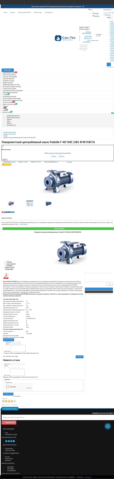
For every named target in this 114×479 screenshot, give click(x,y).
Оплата (5, 12)
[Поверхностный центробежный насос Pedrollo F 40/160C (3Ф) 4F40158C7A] (11, 203)
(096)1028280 (88, 36)
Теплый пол (6, 94)
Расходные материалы (9, 96)
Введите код (9, 382)
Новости (5, 110)
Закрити (5, 159)
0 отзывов (69, 162)
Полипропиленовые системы (11, 84)
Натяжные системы (8, 81)
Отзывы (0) (9, 265)
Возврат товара (37, 12)
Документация (9, 269)
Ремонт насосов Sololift (10, 104)
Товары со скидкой (10, 450)
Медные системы (8, 83)
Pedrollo (18, 396)
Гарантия (5, 106)
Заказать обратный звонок (86, 32)
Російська (96, 13)
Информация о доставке (11, 434)
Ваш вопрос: (7, 351)
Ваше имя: (7, 364)
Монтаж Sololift (7, 112)
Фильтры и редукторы (9, 75)
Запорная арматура (8, 79)
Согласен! (80, 477)
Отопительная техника (9, 88)
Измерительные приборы (10, 92)
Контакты (7, 456)
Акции (4, 108)
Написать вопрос (8, 339)
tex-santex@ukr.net (87, 41)
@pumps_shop (88, 38)
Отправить (79, 356)
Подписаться (10, 422)
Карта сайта (8, 460)
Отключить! (87, 477)
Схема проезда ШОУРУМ (24, 12)
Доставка (12, 12)
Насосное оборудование (10, 77)
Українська (96, 16)
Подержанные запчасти (10, 73)
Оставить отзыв (8, 394)
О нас (6, 432)
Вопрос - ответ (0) (10, 267)
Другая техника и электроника (12, 98)
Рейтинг (6, 366)
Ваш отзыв (7, 375)
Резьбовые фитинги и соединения (13, 90)
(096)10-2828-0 (10, 467)
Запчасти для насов (9, 102)
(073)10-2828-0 (10, 468)
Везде (111, 21)
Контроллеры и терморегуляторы (12, 100)
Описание (9, 262)
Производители (48, 12)
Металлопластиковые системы (12, 86)
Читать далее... (24, 224)
